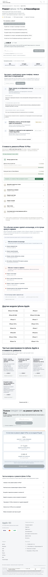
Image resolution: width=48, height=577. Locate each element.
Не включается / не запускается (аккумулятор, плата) (15, 29)
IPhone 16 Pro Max (35, 315)
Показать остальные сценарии (24, 139)
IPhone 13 (13, 319)
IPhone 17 (35, 319)
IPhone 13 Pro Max (13, 310)
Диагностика (28, 535)
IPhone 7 (35, 328)
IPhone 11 (35, 337)
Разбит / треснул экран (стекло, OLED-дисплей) (14, 23)
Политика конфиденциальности (40, 565)
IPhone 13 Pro (35, 324)
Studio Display (5, 559)
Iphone (3, 544)
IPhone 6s (35, 332)
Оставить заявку (20, 83)
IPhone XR (13, 332)
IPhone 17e (13, 341)
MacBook (4, 546)
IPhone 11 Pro (35, 341)
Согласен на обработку (13, 425)
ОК (35, 569)
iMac (3, 550)
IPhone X (35, 310)
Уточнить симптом (10, 83)
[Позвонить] (41, 2)
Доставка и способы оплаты (31, 533)
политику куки (22, 568)
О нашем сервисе (29, 524)
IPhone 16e (13, 328)
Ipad (3, 548)
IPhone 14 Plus (13, 337)
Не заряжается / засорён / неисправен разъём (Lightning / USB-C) (18, 35)
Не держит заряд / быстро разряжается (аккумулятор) (15, 32)
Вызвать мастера (39, 50)
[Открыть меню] (44, 2)
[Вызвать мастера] (9, 376)
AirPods (3, 555)
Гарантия (27, 527)
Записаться (38, 178)
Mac (3, 557)
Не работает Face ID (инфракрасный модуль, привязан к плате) (17, 38)
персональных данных (18, 53)
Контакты (27, 538)
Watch (3, 553)
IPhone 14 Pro (13, 324)
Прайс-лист (27, 529)
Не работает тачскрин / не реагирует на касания (14, 26)
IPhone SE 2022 (13, 315)
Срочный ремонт (28, 531)
